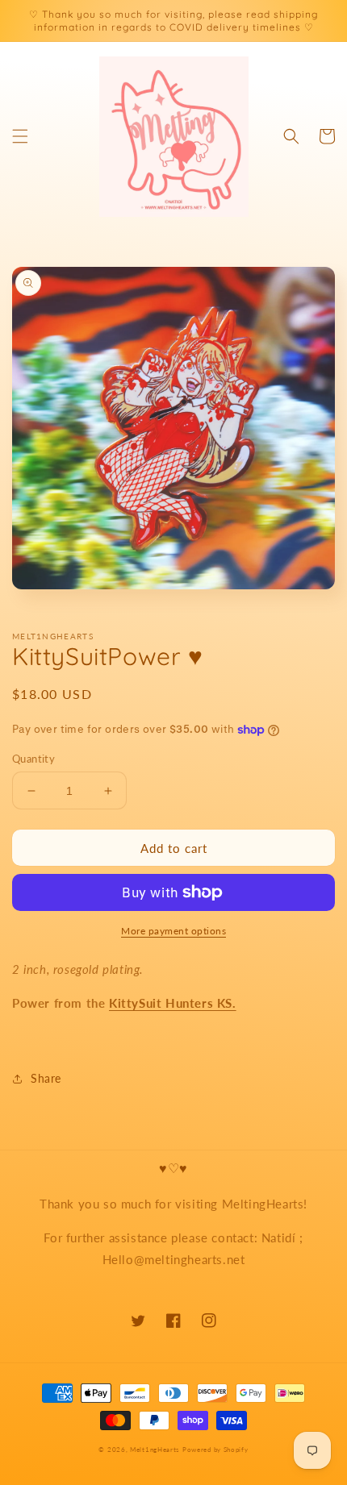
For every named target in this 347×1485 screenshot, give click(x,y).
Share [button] (46, 1078)
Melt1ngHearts (154, 1449)
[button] (20, 136)
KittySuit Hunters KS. (172, 1003)
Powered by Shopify (215, 1449)
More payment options (173, 931)
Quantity (33, 758)
